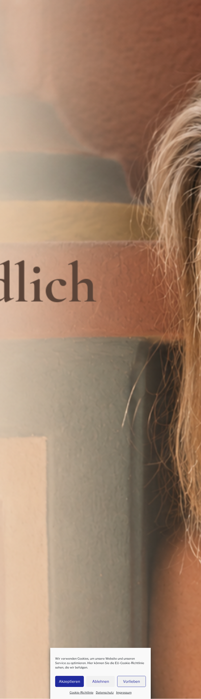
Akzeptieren (69, 681)
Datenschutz (105, 692)
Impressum (124, 692)
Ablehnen (100, 681)
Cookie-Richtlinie (81, 692)
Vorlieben (131, 681)
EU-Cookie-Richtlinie (129, 663)
